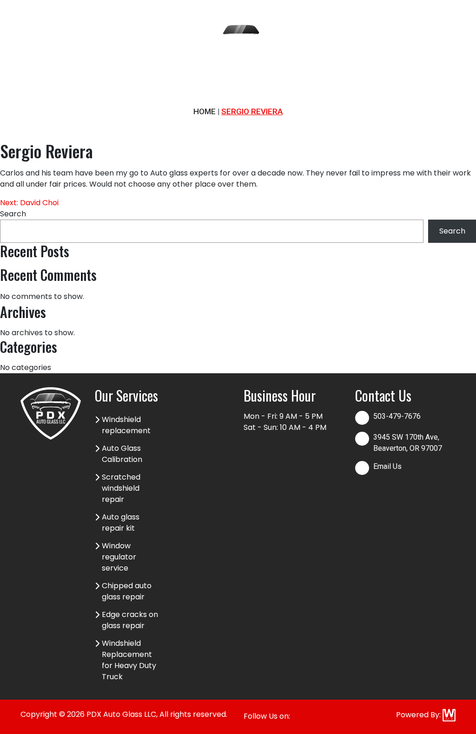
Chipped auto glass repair (127, 591)
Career (97, 51)
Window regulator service (119, 556)
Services (63, 51)
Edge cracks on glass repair (130, 620)
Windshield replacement (126, 425)
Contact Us (166, 56)
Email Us (387, 466)
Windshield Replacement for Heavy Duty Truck (129, 660)
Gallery (131, 51)
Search (13, 213)
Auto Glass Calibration (122, 454)
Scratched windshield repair (121, 488)
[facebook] (438, 24)
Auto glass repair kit (120, 522)
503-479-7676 (348, 51)
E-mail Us (426, 51)
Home (31, 51)
